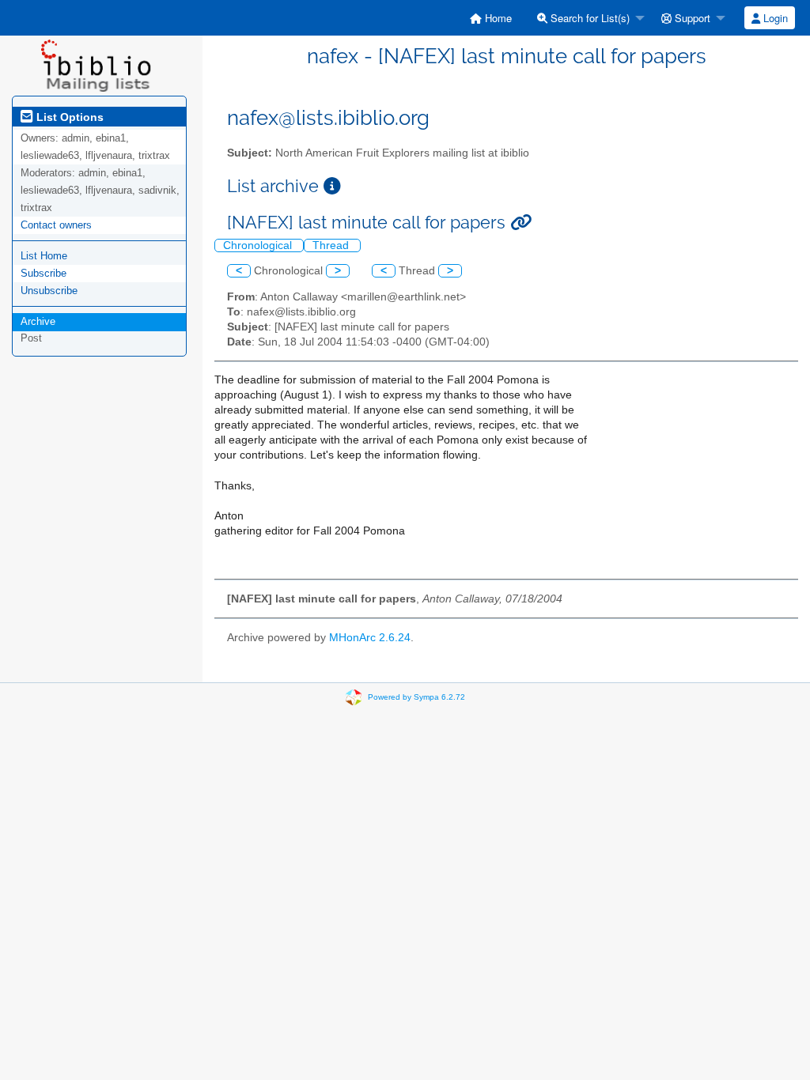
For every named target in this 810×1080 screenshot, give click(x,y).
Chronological (259, 245)
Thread (332, 245)
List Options (68, 117)
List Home (44, 256)
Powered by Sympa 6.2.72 (416, 697)
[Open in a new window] (332, 186)
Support (691, 17)
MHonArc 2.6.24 (370, 638)
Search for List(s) (588, 17)
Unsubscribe (49, 290)
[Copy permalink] (521, 222)
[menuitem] (490, 18)
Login (774, 17)
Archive (38, 321)
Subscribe (43, 273)
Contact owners (56, 225)
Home (497, 17)
